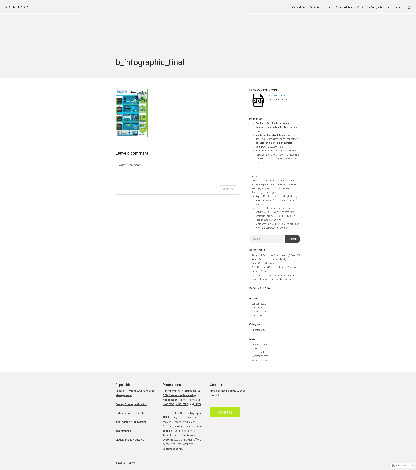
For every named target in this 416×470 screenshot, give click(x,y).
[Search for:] (266, 239)
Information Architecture (131, 421)
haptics (178, 426)
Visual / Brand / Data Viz (130, 439)
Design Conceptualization (131, 404)
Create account (259, 344)
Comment (227, 188)
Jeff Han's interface (186, 430)
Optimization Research (130, 413)
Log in (255, 348)
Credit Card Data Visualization (267, 263)
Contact (397, 7)
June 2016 (257, 315)
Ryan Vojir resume (276, 95)
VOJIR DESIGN (17, 7)
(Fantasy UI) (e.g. (175, 417)
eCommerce (123, 430)
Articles (327, 7)
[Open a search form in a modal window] (408, 7)
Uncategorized (259, 330)
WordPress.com (260, 360)
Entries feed (258, 352)
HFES (197, 404)
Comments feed (260, 356)
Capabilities (298, 7)
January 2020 (259, 303)
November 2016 (260, 311)
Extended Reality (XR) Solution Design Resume (362, 7)
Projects (314, 7)
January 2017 (259, 307)
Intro (285, 7)
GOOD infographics (192, 413)
